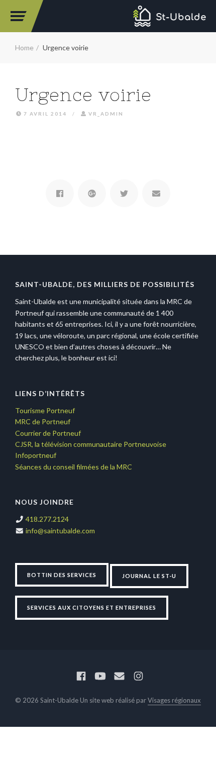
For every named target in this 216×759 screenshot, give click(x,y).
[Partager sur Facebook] (60, 193)
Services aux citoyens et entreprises (91, 607)
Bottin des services (61, 575)
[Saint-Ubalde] (169, 16)
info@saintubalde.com (60, 530)
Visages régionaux (174, 700)
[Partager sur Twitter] (124, 193)
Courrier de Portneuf (48, 433)
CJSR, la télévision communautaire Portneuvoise (90, 444)
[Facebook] (81, 676)
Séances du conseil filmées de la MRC (73, 466)
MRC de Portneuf (42, 421)
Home (24, 47)
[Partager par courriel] (156, 193)
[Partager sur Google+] (92, 193)
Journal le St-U (149, 576)
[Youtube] (100, 676)
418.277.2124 (47, 519)
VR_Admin (106, 114)
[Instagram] (138, 676)
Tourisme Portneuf (45, 410)
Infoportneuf (35, 455)
